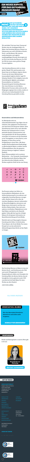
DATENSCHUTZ (5, 411)
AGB (3, 413)
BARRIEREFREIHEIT (6, 420)
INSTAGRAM (19, 398)
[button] (15, 182)
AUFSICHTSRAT (5, 418)
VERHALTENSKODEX (6, 407)
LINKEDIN (18, 397)
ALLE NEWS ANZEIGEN (15, 295)
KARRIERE (4, 402)
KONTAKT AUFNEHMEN (15, 367)
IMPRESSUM (5, 414)
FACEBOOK (18, 400)
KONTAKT (4, 400)
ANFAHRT (4, 416)
